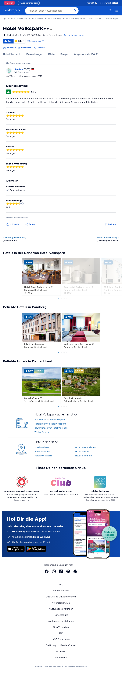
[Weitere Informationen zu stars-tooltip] (50, 28)
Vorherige (15, 237)
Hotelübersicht (12, 54)
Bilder (52, 54)
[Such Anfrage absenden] (75, 10)
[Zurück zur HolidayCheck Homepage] (12, 10)
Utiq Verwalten (61, 627)
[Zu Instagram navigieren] (53, 571)
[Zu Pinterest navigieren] (68, 571)
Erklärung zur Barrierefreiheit (61, 645)
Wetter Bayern (42, 432)
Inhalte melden (61, 590)
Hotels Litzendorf (43, 451)
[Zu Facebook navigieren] (46, 571)
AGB (61, 633)
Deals (8, 3)
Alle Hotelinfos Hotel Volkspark (50, 419)
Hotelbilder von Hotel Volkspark (50, 423)
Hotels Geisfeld (82, 451)
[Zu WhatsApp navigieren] (75, 571)
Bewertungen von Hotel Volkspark (51, 427)
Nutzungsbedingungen (61, 609)
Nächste (107, 237)
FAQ (61, 584)
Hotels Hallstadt (42, 447)
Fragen (64, 54)
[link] (110, 11)
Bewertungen (34, 54)
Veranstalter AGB (61, 602)
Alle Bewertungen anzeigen (18, 63)
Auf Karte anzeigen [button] (73, 35)
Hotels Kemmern (83, 455)
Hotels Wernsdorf (43, 455)
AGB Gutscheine (61, 639)
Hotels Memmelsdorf (85, 447)
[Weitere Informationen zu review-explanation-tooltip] (43, 41)
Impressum (61, 657)
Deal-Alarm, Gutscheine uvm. (61, 596)
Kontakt (90, 3)
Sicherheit (61, 651)
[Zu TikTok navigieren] (61, 571)
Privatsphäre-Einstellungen (61, 621)
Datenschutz (61, 615)
